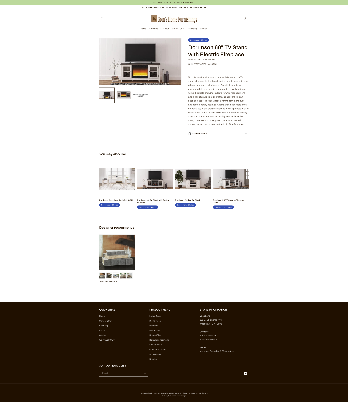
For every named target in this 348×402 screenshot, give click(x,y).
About (102, 330)
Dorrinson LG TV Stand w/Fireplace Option (228, 201)
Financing (103, 326)
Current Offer (105, 321)
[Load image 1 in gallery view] (107, 95)
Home (102, 316)
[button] (102, 19)
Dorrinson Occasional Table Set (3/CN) (116, 200)
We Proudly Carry (107, 340)
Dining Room (155, 321)
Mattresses (154, 330)
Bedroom (153, 326)
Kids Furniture (155, 345)
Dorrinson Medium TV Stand (187, 200)
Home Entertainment (159, 340)
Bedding (153, 359)
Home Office (155, 335)
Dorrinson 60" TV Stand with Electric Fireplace (153, 201)
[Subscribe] (145, 373)
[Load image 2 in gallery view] (123, 95)
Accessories (155, 354)
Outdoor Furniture (157, 350)
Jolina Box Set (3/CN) (108, 282)
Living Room (155, 316)
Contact (102, 335)
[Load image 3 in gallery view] (140, 95)
